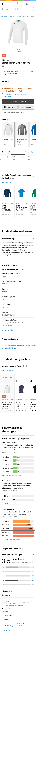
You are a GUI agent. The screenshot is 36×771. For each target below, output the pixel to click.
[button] (18, 89)
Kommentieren (9, 631)
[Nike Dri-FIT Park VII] (21, 393)
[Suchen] (12, 9)
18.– (4, 60)
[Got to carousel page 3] (19, 49)
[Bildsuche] (32, 9)
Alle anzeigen (29, 152)
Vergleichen (11, 107)
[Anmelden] (22, 4)
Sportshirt (13, 16)
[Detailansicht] (18, 464)
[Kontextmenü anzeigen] (19, 602)
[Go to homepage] (2, 4)
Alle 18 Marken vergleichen (11, 475)
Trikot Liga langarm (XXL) (14, 626)
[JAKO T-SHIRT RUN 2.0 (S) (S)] (21, 201)
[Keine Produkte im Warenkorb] (32, 3)
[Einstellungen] (16, 3)
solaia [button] (8, 601)
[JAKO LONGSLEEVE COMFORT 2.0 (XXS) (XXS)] (7, 201)
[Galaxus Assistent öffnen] (27, 3)
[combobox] (7, 595)
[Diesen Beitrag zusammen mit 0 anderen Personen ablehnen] (32, 602)
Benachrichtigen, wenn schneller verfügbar (15, 95)
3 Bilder (18, 52)
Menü (6, 9)
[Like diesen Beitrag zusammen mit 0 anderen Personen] (24, 602)
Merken (28, 107)
